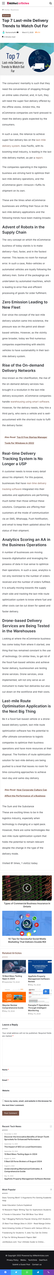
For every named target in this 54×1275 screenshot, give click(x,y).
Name (5, 1070)
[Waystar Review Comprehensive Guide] (14, 995)
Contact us (37, 1264)
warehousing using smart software (30, 401)
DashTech (43, 1260)
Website (5, 1090)
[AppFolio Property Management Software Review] (40, 966)
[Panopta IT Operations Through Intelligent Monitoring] (40, 995)
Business (15, 10)
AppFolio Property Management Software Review (39, 979)
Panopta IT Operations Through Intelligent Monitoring (38, 1008)
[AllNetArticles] (18, 3)
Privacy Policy (12, 1260)
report (39, 157)
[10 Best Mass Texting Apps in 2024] (14, 966)
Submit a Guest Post (21, 1264)
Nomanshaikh (11, 32)
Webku (23, 1260)
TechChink (32, 1260)
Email (5, 1080)
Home (6, 10)
